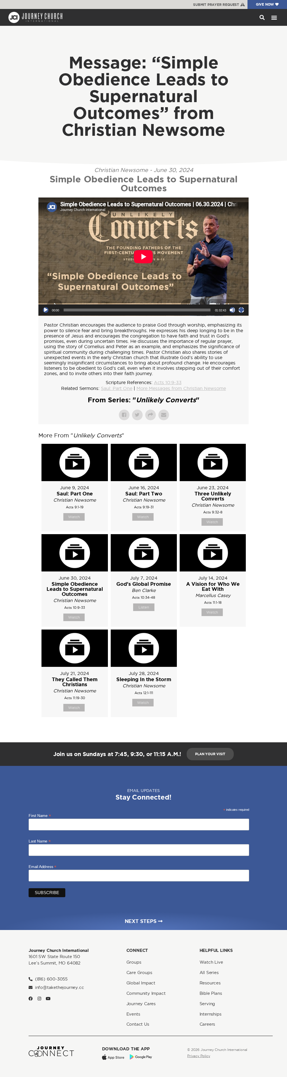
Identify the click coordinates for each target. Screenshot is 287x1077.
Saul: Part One (116, 388)
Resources (210, 982)
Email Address (42, 866)
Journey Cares (141, 1003)
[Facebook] (31, 998)
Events (133, 1014)
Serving (207, 1003)
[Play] (45, 310)
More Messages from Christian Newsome (181, 388)
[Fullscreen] (241, 310)
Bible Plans (211, 993)
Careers (207, 1024)
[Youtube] (48, 998)
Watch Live (211, 962)
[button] (262, 17)
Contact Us (137, 1024)
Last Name (40, 841)
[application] (143, 257)
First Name (40, 815)
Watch (74, 517)
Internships (210, 1014)
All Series (209, 972)
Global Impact (140, 982)
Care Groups (139, 972)
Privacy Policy (198, 1056)
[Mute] (232, 310)
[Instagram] (39, 998)
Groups (133, 962)
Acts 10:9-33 (168, 382)
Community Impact (146, 993)
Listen (143, 607)
